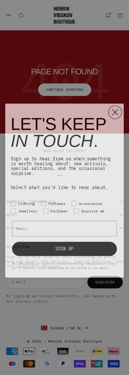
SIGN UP (64, 245)
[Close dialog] (114, 109)
